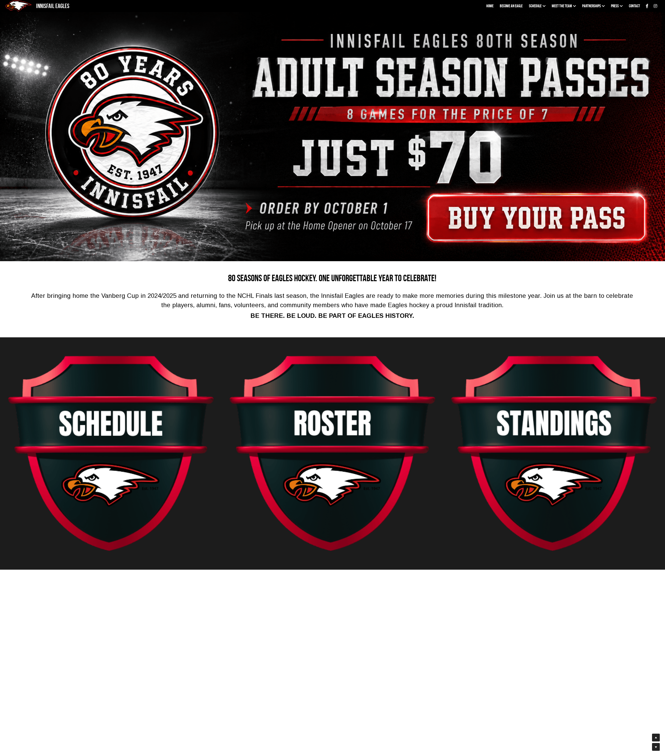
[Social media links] (647, 6)
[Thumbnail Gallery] (111, 453)
